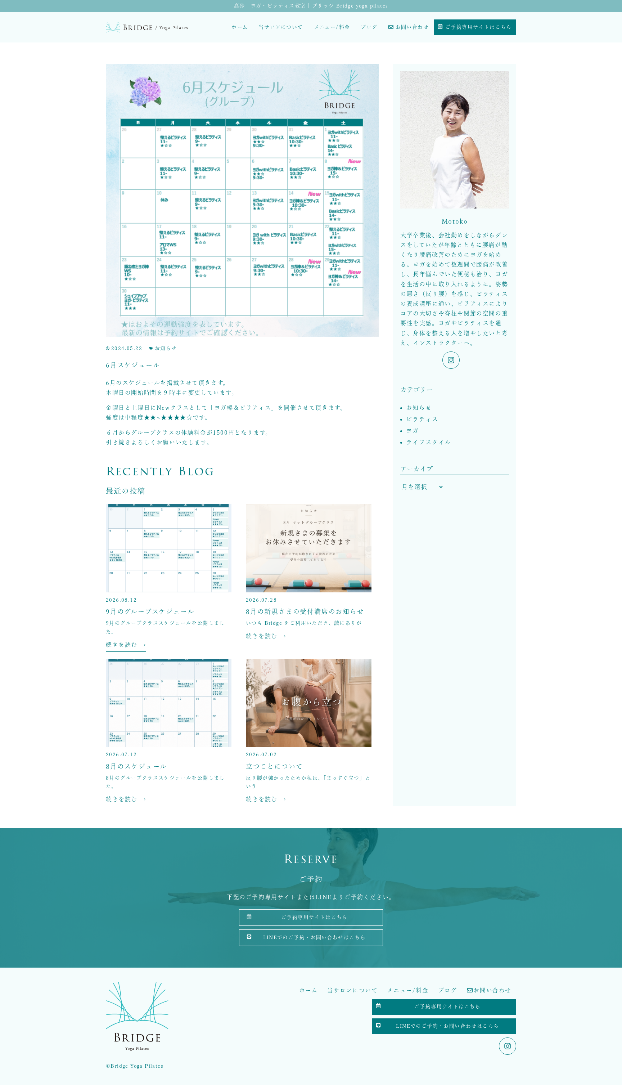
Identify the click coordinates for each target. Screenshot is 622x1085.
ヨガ (412, 431)
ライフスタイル (428, 442)
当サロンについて (280, 27)
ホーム (239, 27)
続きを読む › (126, 644)
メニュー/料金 (332, 27)
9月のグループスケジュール (150, 611)
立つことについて (274, 766)
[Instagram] (451, 360)
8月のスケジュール (136, 766)
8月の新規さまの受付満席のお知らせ (305, 611)
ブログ (369, 27)
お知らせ (166, 348)
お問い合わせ (412, 27)
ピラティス (422, 419)
